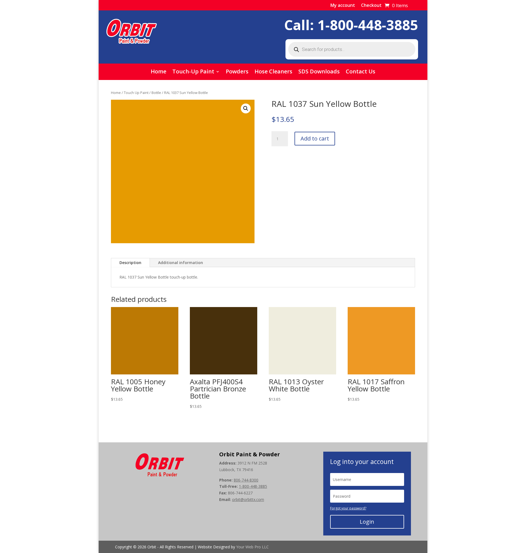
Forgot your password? (348, 508)
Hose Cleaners (273, 72)
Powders (237, 72)
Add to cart (315, 138)
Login (367, 521)
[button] (246, 108)
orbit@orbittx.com (248, 499)
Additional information (180, 262)
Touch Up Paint (136, 92)
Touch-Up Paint (193, 72)
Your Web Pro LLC (252, 546)
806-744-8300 (246, 480)
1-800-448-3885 (368, 25)
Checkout (371, 5)
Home (158, 72)
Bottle (156, 92)
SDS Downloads (319, 72)
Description (130, 262)
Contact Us (360, 72)
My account (342, 5)
